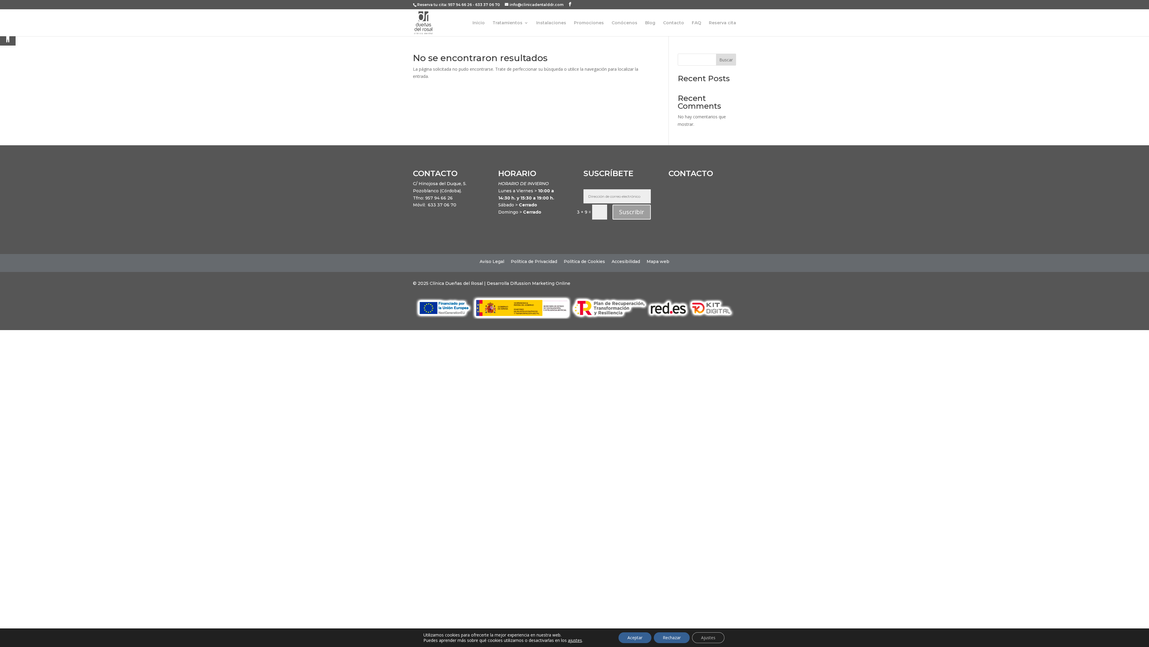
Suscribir (631, 212)
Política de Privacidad (534, 261)
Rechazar (672, 637)
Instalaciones (551, 23)
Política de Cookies (584, 261)
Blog (650, 23)
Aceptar (634, 637)
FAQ (696, 23)
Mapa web (658, 261)
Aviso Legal (492, 261)
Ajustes (708, 637)
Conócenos (624, 23)
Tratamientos (507, 23)
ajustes (575, 640)
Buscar (726, 60)
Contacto (673, 23)
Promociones (589, 23)
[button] (8, 38)
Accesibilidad (626, 261)
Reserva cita (722, 23)
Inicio (478, 23)
